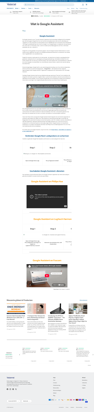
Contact (55, 382)
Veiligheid (72, 407)
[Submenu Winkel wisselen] (19, 8)
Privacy (67, 407)
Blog (77, 8)
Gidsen (54, 393)
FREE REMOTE (10, 8)
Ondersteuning (83, 8)
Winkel (16, 8)
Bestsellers (84, 380)
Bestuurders (56, 388)
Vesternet (11, 407)
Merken (23, 8)
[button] (86, 4)
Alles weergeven (83, 300)
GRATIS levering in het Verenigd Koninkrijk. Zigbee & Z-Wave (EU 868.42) (51, 1)
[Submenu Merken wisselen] (26, 8)
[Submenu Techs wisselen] (32, 8)
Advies (72, 8)
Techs (29, 8)
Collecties (84, 382)
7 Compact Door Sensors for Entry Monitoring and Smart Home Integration (36, 317)
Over (68, 8)
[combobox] (49, 4)
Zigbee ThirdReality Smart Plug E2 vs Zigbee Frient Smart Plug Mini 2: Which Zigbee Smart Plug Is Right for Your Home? (78, 319)
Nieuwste (36, 8)
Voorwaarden (61, 407)
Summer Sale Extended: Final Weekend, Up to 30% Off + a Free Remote (16, 317)
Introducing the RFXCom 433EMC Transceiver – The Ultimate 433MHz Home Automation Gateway (56, 318)
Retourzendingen (57, 390)
